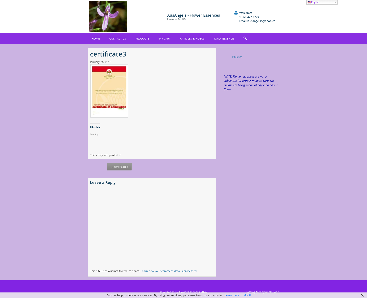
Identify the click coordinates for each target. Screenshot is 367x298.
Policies (237, 57)
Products (142, 38)
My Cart (165, 38)
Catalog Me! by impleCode (262, 292)
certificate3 (119, 167)
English (315, 2)
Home (96, 38)
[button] (245, 38)
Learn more (232, 295)
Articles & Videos (192, 38)
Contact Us (117, 38)
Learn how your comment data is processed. (169, 271)
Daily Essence (224, 38)
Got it (247, 295)
